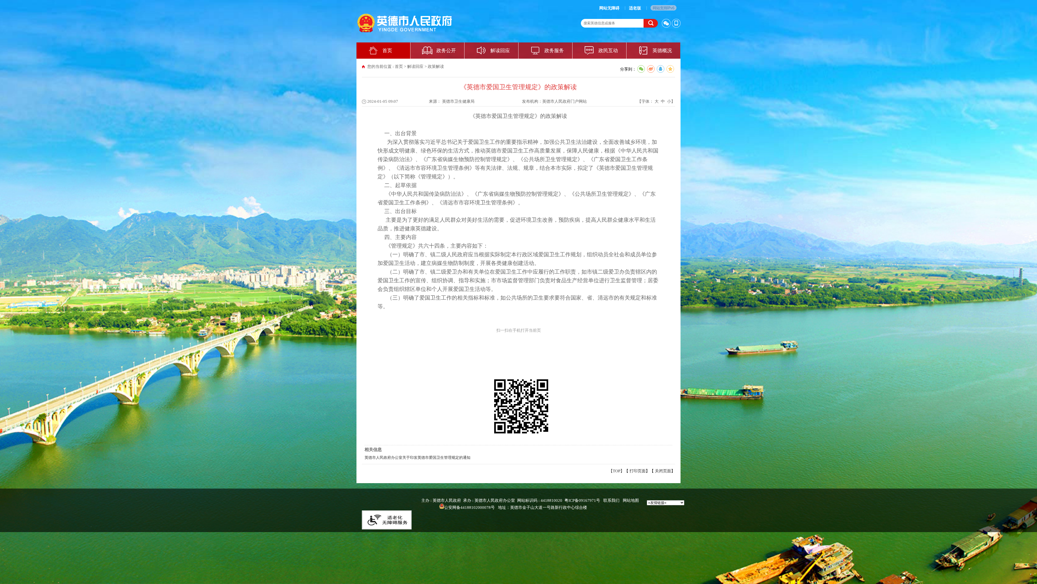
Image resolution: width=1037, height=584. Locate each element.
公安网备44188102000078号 (469, 507)
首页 (387, 50)
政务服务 (554, 50)
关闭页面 (663, 471)
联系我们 (611, 500)
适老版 (635, 8)
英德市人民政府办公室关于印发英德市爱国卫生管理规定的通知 (417, 458)
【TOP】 (616, 471)
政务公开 (446, 50)
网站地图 (631, 500)
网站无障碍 (609, 8)
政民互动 (608, 50)
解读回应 (500, 50)
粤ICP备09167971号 (582, 500)
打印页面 (637, 471)
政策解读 (436, 66)
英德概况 (662, 50)
